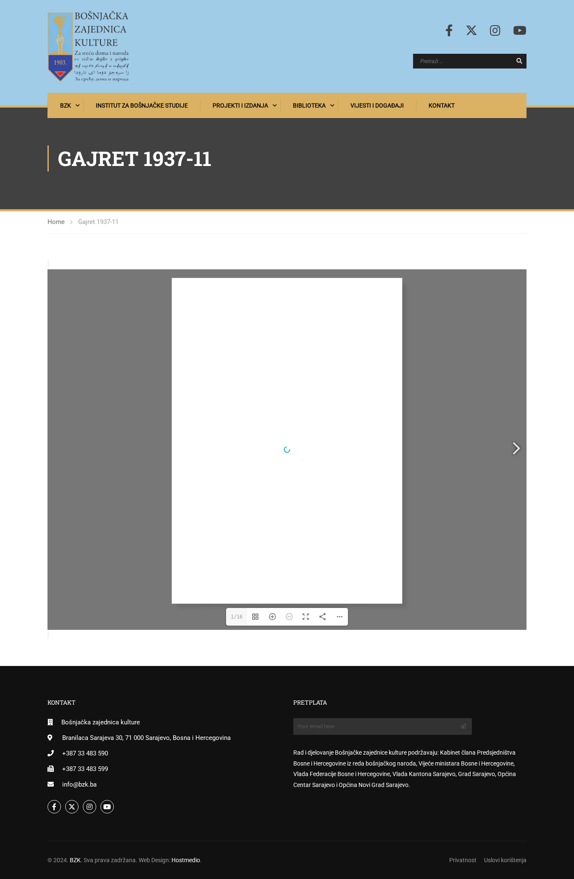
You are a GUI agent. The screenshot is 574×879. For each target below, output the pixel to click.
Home (56, 222)
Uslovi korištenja (505, 860)
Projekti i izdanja (240, 105)
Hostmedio (185, 860)
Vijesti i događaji (377, 105)
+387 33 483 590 (85, 753)
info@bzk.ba (79, 784)
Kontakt (442, 105)
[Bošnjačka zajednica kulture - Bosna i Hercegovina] (88, 46)
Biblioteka (309, 105)
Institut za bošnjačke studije (142, 105)
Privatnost (463, 860)
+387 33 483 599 (85, 769)
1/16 (236, 617)
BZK (65, 105)
